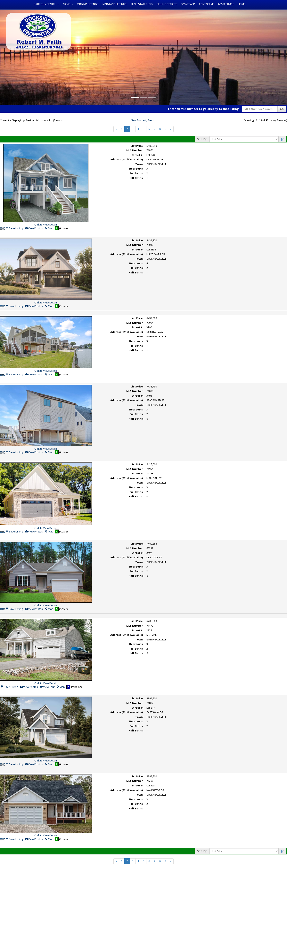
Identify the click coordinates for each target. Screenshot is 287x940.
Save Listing (15, 228)
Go (282, 109)
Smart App (188, 4)
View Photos (35, 228)
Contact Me (206, 4)
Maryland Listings (114, 4)
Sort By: (202, 139)
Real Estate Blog (142, 4)
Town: (139, 164)
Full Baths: (137, 173)
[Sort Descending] (282, 139)
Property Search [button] (45, 4)
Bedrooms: (136, 168)
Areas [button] (67, 4)
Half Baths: (136, 178)
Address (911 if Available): (127, 159)
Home (241, 4)
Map (50, 228)
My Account (226, 4)
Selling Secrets (167, 4)
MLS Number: (135, 150)
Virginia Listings (87, 4)
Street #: (138, 155)
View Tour (49, 687)
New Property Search (143, 120)
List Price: (137, 146)
